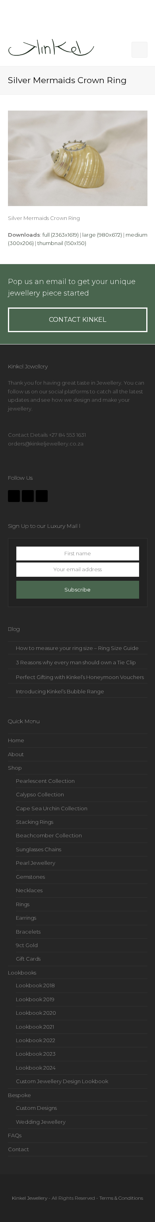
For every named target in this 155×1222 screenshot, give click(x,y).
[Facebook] (14, 496)
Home (16, 740)
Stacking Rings (34, 822)
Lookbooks (22, 972)
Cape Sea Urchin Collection (51, 808)
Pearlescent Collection (45, 781)
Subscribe (77, 589)
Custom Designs (36, 1108)
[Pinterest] (42, 496)
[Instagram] (28, 496)
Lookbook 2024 (36, 1067)
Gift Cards (28, 958)
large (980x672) (102, 235)
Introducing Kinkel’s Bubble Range (60, 691)
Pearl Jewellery (35, 863)
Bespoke (19, 1095)
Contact (18, 1149)
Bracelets (28, 931)
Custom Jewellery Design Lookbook (62, 1081)
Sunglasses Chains (38, 849)
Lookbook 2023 (36, 1054)
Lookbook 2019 (35, 999)
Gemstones (30, 877)
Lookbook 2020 (36, 1013)
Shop (15, 768)
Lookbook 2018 (35, 985)
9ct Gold (27, 945)
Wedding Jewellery (41, 1122)
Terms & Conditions (121, 1198)
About (16, 754)
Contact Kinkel (77, 319)
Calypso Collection (40, 794)
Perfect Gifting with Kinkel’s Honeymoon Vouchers (80, 677)
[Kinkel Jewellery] (53, 49)
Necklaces (29, 890)
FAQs (14, 1135)
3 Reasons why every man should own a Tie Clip (76, 662)
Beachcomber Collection (49, 835)
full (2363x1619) (61, 235)
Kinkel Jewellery (29, 1198)
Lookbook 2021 (35, 1027)
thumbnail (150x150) (61, 243)
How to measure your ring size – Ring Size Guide (77, 648)
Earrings (26, 918)
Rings (22, 904)
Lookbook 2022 (35, 1040)
